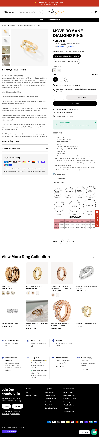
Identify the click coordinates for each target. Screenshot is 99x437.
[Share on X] (67, 241)
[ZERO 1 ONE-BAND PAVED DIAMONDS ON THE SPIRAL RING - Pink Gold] (53, 295)
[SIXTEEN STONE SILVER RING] (12, 311)
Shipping (63, 43)
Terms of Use (5, 413)
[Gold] (54, 70)
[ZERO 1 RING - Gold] (3, 293)
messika (61, 47)
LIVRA (9, 427)
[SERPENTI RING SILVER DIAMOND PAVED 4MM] (87, 273)
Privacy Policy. (15, 413)
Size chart (94, 75)
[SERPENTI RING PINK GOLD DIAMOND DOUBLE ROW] (62, 311)
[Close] (95, 122)
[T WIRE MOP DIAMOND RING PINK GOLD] (37, 311)
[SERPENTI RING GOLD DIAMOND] (87, 311)
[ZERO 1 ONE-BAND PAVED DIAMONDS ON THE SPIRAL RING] (62, 273)
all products (11, 25)
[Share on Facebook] (61, 241)
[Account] (91, 12)
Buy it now (75, 103)
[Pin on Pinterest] (73, 241)
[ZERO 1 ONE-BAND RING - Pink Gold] (33, 293)
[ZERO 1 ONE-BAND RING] (37, 273)
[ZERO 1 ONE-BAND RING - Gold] (28, 293)
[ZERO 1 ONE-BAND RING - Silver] (37, 293)
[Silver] (59, 70)
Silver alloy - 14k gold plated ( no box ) (67, 56)
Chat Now (61, 127)
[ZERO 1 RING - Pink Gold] (8, 293)
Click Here (61, 178)
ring (71, 47)
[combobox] (22, 12)
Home (4, 25)
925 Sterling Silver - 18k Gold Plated (66, 61)
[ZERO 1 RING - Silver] (13, 293)
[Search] (40, 12)
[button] (97, 218)
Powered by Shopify (18, 427)
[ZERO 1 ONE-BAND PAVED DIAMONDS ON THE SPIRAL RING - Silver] (57, 295)
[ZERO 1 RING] (12, 273)
